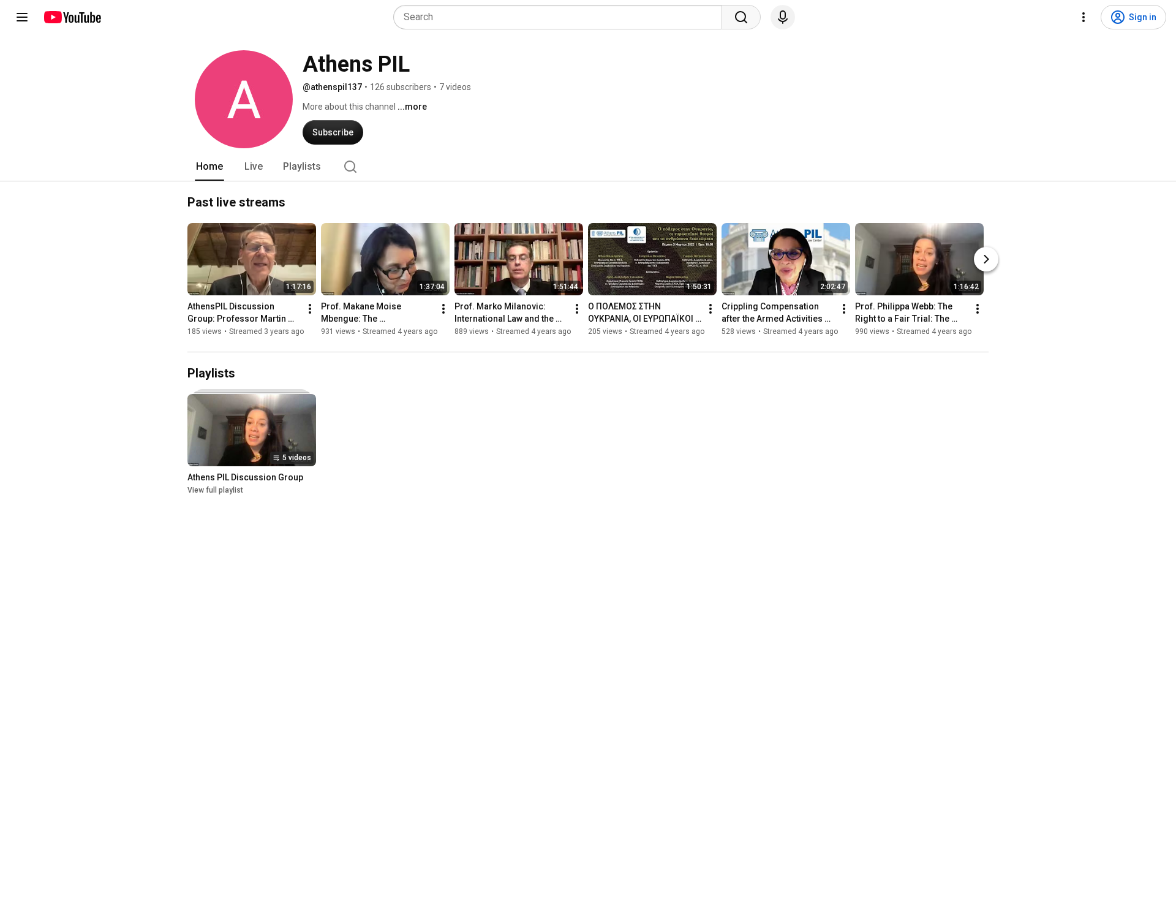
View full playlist (215, 490)
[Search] (741, 17)
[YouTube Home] (72, 17)
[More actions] (310, 309)
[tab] (209, 166)
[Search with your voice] (783, 17)
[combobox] (561, 17)
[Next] (986, 259)
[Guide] (22, 17)
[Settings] (1083, 17)
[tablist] (588, 166)
